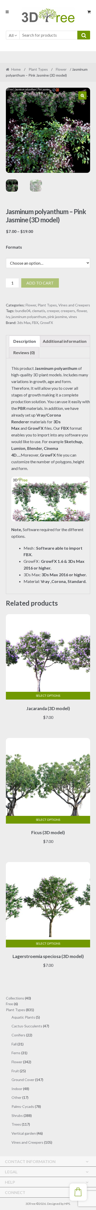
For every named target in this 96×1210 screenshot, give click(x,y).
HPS (67, 1204)
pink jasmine (57, 316)
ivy (8, 316)
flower (82, 310)
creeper (53, 310)
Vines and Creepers (74, 305)
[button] (82, 95)
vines (73, 316)
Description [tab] (24, 341)
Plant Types (38, 69)
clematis (38, 310)
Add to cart (40, 282)
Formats (14, 247)
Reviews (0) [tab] (24, 352)
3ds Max (23, 322)
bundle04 (22, 310)
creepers (68, 310)
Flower (61, 69)
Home (16, 69)
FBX (35, 322)
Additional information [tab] (65, 341)
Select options (48, 695)
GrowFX (46, 322)
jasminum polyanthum (29, 316)
